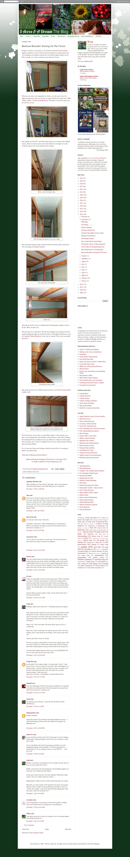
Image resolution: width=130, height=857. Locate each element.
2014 (81, 211)
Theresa (28, 556)
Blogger (97, 844)
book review (101, 532)
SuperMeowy (91, 526)
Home (21, 36)
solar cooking (82, 564)
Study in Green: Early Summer (88, 78)
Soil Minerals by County (87, 450)
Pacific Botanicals (85, 507)
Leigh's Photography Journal (89, 76)
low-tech (97, 553)
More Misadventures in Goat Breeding (92, 249)
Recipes (53, 36)
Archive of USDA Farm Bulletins (89, 349)
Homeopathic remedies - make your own (91, 488)
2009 (81, 293)
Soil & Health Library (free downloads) (91, 380)
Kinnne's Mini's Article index (88, 436)
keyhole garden (84, 551)
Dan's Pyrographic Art (87, 36)
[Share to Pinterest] (63, 469)
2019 (81, 198)
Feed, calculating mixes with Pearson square (92, 428)
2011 (81, 287)
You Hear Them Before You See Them (92, 233)
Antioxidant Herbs (85, 466)
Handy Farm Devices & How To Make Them (93, 361)
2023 (81, 186)
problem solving (98, 557)
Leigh (36, 461)
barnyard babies (102, 528)
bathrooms (81, 530)
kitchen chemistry (97, 551)
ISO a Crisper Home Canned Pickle (91, 241)
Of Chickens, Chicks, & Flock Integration (93, 244)
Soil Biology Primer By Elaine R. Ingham (92, 383)
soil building (101, 561)
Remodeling (45, 36)
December (85, 217)
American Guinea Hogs (99, 520)
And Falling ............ (87, 225)
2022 (81, 189)
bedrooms (29, 471)
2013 (81, 214)
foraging (94, 544)
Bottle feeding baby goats (87, 421)
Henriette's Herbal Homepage (88, 480)
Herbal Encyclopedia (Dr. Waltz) (89, 485)
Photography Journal (73, 36)
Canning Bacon (84, 393)
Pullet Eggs (84, 222)
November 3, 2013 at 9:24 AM (35, 754)
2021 (81, 192)
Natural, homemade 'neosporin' (88, 504)
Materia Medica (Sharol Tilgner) (89, 492)
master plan (85, 555)
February (84, 278)
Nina (27, 495)
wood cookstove (100, 565)
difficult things (87, 540)
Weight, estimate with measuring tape (90, 455)
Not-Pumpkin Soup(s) (87, 238)
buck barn (102, 534)
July (83, 264)
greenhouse (88, 549)
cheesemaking (82, 536)
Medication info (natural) (87, 440)
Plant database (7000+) (86, 375)
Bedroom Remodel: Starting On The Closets (40, 459)
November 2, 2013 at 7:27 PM (35, 706)
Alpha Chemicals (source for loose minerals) (92, 416)
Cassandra (29, 800)
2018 (81, 200)
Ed (27, 576)
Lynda (28, 699)
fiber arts (98, 542)
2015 (81, 209)
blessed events (88, 532)
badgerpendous (31, 713)
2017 (81, 203)
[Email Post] (52, 469)
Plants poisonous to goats (87, 445)
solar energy (93, 563)
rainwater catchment (84, 559)
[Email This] (56, 469)
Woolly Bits (29, 661)
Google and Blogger (91, 339)
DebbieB (29, 683)
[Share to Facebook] (61, 469)
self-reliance (81, 561)
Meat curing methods (86, 405)
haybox (98, 549)
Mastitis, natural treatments (87, 438)
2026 (81, 178)
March (84, 275)
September (85, 259)
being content (102, 530)
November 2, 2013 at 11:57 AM (35, 693)
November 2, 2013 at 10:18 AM (35, 570)
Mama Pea (29, 734)
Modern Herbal (84, 495)
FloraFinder (83, 354)
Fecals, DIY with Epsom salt (88, 426)
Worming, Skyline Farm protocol (89, 457)
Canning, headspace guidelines (88, 401)
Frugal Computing (86, 227)
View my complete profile (85, 61)
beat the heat (92, 530)
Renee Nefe (29, 517)
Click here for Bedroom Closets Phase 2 (34, 455)
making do (105, 553)
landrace (91, 553)
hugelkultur (105, 549)
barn (91, 527)
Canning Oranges (84, 398)
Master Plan (36, 36)
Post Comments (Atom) (36, 833)
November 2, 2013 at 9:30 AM (35, 511)
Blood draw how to (85, 419)
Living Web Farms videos (87, 364)
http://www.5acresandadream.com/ (51, 461)
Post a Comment (29, 825)
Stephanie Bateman (32, 481)
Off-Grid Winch (84, 369)
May (83, 270)
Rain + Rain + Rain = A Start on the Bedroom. (46, 99)
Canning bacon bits (85, 396)
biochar (79, 532)
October (84, 256)
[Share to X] (59, 469)
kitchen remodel (39, 247)
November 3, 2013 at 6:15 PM (35, 821)
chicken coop (96, 536)
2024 (81, 184)
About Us (28, 36)
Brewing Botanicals (85, 468)
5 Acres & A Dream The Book (87, 518)
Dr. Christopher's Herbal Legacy (89, 473)
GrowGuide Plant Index (86, 359)
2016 (81, 206)
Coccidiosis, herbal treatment (88, 424)
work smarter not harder (94, 568)
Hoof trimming (84, 433)
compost (86, 538)
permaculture (99, 555)
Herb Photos (83, 483)
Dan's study (50, 435)
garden (84, 546)
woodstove (81, 568)
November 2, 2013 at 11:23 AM (35, 677)
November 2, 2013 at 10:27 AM (35, 598)
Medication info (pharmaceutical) (89, 443)
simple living (90, 561)
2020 (81, 195)
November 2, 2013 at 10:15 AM (35, 550)
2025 (81, 181)
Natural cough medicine (86, 500)
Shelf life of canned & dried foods (89, 408)
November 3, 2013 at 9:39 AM (35, 793)
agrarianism (101, 526)
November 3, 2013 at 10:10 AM (35, 807)
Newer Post (25, 829)
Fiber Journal (61, 36)
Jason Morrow (83, 844)
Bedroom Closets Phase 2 (88, 236)
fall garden (100, 540)
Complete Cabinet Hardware (32, 336)
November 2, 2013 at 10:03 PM (35, 728)
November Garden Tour (88, 230)
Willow (28, 813)
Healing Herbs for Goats (86, 478)
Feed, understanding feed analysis (89, 431)
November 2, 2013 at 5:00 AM (35, 489)
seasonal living (100, 559)
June (83, 267)
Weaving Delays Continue (87, 71)
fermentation (90, 542)
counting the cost (96, 538)
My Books (98, 36)
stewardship (104, 564)
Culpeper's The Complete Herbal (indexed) (92, 471)
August (84, 261)
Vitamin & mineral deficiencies (89, 453)
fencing (80, 542)
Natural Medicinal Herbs (87, 502)
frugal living (104, 544)
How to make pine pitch (86, 490)
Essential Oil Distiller (86, 476)
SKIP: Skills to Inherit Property (89, 378)
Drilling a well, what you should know (91, 352)
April (83, 272)
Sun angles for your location (88, 385)
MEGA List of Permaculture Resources (91, 366)
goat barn (97, 547)
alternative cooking (82, 528)
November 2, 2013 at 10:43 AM (35, 655)
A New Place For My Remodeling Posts (92, 247)
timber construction (86, 565)
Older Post (68, 829)
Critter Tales (81, 522)
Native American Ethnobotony (88, 497)
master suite (35, 471)
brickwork (91, 534)
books (80, 534)
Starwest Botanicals (85, 509)
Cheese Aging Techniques (87, 403)
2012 (81, 284)
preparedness (82, 557)
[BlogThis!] (58, 469)
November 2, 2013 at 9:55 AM (35, 530)
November (85, 219)
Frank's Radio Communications (89, 357)
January (84, 281)
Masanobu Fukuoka (89, 524)
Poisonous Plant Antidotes (87, 448)
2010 (81, 290)
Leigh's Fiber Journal (86, 70)
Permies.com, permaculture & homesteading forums (92, 372)
